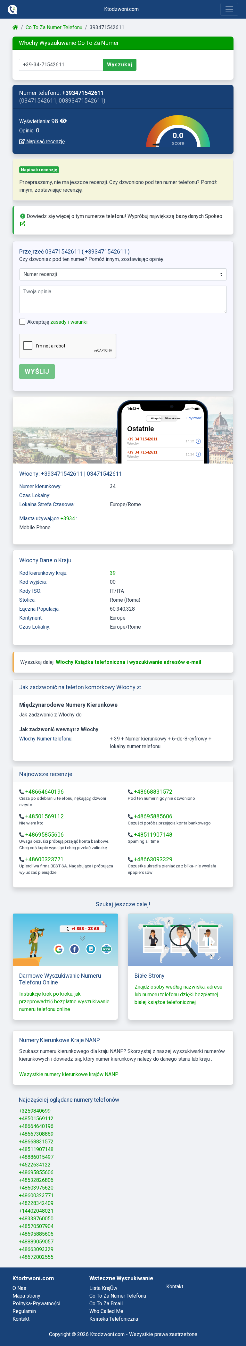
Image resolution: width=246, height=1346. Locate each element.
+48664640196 (44, 792)
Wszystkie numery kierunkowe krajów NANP (69, 1074)
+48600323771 (44, 859)
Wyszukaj (119, 65)
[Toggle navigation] (229, 9)
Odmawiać (178, 1324)
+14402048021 (36, 1211)
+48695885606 (153, 816)
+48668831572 (153, 792)
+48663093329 (153, 859)
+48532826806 (36, 1180)
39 (113, 573)
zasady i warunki (68, 322)
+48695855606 (44, 835)
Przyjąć (216, 1324)
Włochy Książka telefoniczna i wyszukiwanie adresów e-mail (128, 662)
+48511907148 (153, 835)
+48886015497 (36, 1157)
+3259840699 (35, 1111)
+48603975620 (36, 1188)
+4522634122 (35, 1165)
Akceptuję (57, 322)
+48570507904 (36, 1226)
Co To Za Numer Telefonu (54, 27)
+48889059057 (36, 1242)
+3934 (68, 518)
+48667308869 (36, 1134)
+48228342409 (36, 1203)
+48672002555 (36, 1257)
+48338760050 (36, 1219)
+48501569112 (44, 816)
